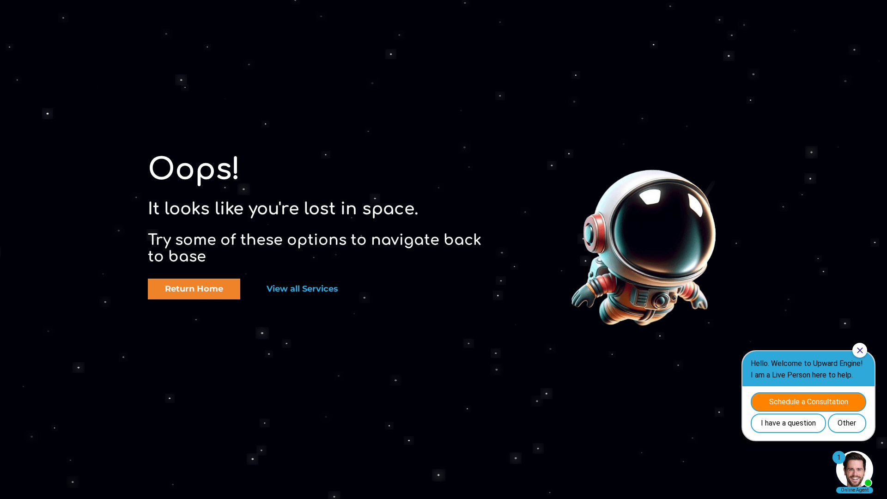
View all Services (302, 289)
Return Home (194, 289)
